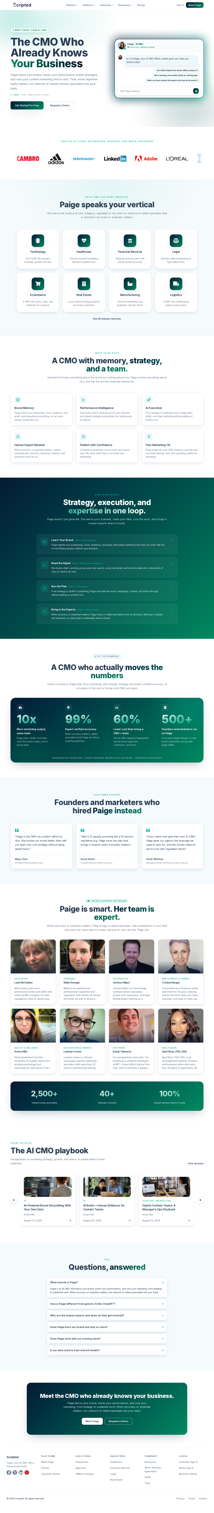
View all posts (196, 1163)
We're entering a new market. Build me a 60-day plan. (176, 75)
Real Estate (116, 1479)
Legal (113, 1474)
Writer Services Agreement (153, 1469)
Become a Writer (188, 1474)
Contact (203, 1498)
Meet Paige (194, 5)
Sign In (180, 5)
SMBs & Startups (85, 1474)
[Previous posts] (13, 1200)
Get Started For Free (27, 105)
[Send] (196, 90)
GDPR (148, 1477)
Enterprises (82, 1462)
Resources (150, 1462)
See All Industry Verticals (107, 318)
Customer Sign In (188, 1462)
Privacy (180, 1498)
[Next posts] (200, 1200)
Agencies (81, 1468)
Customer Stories (50, 1474)
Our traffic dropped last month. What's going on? (177, 70)
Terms (191, 1498)
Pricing (141, 5)
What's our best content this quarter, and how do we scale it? (172, 80)
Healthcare (116, 1462)
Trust (147, 1483)
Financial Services (120, 1468)
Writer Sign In (186, 1468)
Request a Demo (60, 105)
